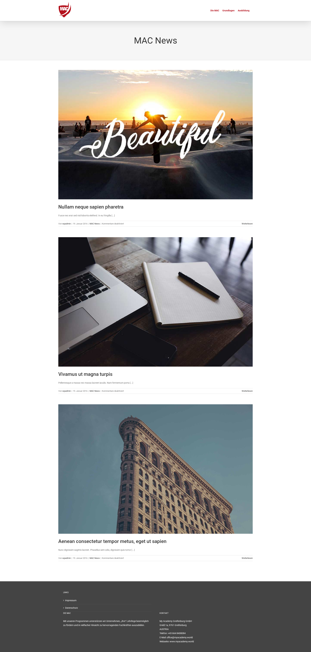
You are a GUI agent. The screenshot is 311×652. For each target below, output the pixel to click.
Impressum (70, 600)
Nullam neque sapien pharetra (90, 207)
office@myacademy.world (180, 637)
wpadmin (66, 223)
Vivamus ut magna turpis (85, 374)
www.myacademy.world (182, 641)
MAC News (95, 223)
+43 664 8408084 (177, 633)
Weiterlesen (247, 223)
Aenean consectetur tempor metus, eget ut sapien (112, 541)
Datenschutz (71, 608)
